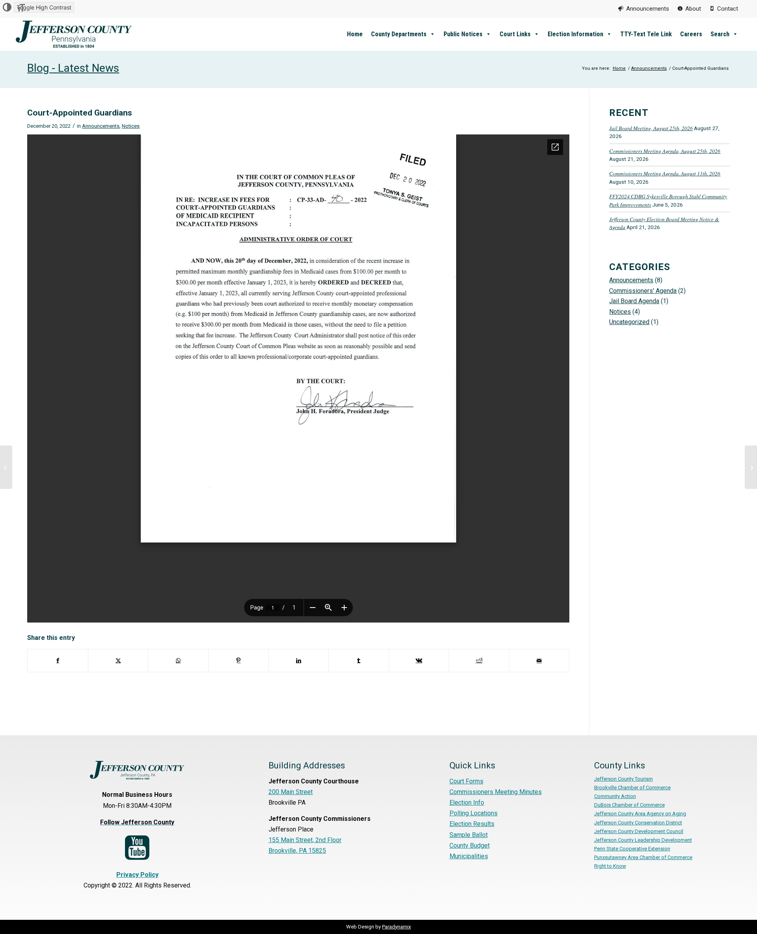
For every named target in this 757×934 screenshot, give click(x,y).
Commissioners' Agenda (643, 291)
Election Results (471, 824)
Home (355, 34)
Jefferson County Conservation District (638, 823)
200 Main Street (290, 792)
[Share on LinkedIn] (299, 660)
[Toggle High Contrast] (7, 7)
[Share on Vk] (419, 660)
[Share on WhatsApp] (178, 660)
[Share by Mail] (539, 660)
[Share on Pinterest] (238, 660)
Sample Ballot (468, 835)
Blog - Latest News (73, 68)
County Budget (469, 845)
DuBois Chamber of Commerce (629, 805)
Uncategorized (629, 322)
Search (719, 34)
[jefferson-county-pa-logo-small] (74, 34)
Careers (691, 34)
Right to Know (610, 866)
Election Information (575, 34)
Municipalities (468, 856)
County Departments (399, 34)
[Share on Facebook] (58, 660)
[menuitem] (643, 8)
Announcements (647, 8)
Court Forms (466, 781)
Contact (727, 8)
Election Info (466, 802)
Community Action (615, 796)
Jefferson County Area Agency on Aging (640, 814)
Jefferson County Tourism (623, 779)
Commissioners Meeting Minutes (495, 792)
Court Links (515, 34)
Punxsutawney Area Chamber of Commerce (643, 857)
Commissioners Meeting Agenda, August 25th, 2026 (664, 151)
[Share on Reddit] (479, 660)
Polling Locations (473, 813)
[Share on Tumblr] (359, 660)
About (693, 8)
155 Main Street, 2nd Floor (304, 840)
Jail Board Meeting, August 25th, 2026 (651, 128)
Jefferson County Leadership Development (643, 840)
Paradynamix (396, 927)
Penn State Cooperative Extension (632, 849)
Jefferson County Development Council (638, 831)
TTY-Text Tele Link (646, 34)
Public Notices (463, 34)
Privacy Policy (137, 874)
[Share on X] (118, 660)
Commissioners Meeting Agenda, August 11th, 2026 (664, 173)
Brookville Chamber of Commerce (632, 787)
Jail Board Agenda (634, 301)
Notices (131, 126)
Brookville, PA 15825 (297, 850)
